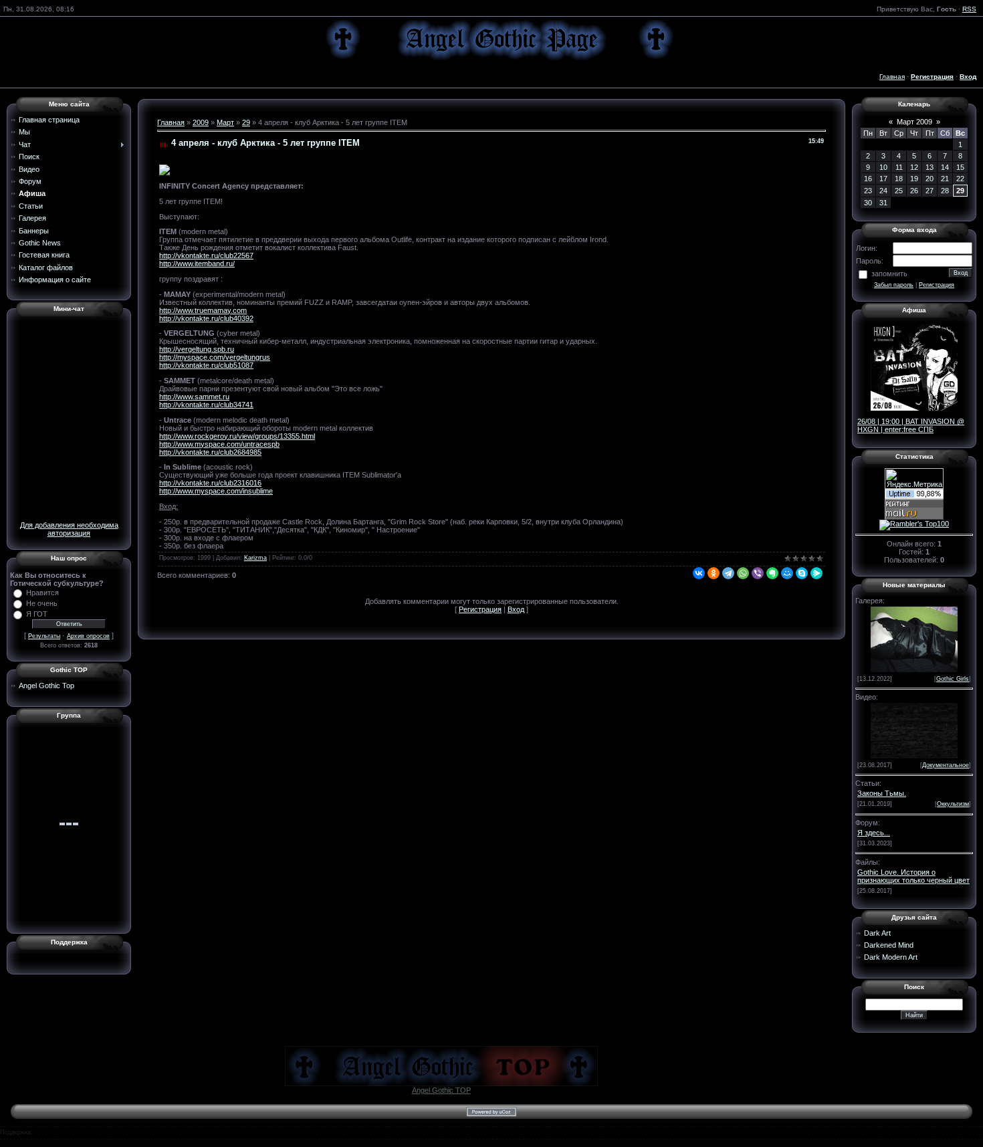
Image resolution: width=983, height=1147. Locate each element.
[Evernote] (772, 573)
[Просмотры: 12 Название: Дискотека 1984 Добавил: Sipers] (914, 730)
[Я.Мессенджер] (816, 573)
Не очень (42, 603)
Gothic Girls (952, 678)
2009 (201, 122)
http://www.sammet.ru (194, 397)
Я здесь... (873, 833)
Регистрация (480, 609)
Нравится (42, 593)
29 (246, 122)
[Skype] (802, 573)
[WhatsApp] (743, 573)
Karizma (255, 557)
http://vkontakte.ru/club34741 (206, 405)
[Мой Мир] (787, 573)
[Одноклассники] (713, 573)
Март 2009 (914, 122)
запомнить (889, 274)
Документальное (945, 765)
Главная (892, 76)
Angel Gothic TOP (441, 1090)
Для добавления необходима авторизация (69, 529)
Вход (516, 609)
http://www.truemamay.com (203, 310)
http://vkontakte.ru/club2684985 (210, 452)
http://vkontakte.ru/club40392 (206, 318)
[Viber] (758, 573)
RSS (969, 9)
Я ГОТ (36, 614)
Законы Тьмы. (881, 793)
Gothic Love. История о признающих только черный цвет (913, 876)
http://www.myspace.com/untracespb (219, 444)
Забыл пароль (893, 285)
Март (225, 122)
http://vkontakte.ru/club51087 (206, 365)
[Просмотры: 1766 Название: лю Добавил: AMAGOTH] (914, 638)
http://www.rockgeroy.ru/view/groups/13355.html (237, 436)
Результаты (44, 636)
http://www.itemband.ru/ (197, 263)
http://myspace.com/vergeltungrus (214, 357)
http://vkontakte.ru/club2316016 (210, 483)
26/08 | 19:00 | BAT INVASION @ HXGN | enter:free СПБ (910, 425)
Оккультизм (953, 804)
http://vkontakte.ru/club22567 (206, 255)
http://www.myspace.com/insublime (216, 491)
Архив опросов (88, 636)
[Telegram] (728, 573)
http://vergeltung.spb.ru (196, 349)
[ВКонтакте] (699, 573)
